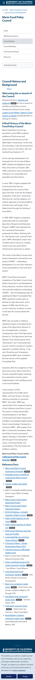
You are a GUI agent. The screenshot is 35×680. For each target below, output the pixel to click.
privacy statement (19, 670)
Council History (9, 41)
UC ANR (5, 10)
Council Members (10, 46)
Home (6, 31)
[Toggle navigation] (4, 3)
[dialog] (17, 666)
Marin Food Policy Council (18, 10)
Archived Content (10, 65)
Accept (25, 676)
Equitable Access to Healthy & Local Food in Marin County (17, 477)
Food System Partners (11, 52)
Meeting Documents (11, 36)
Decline (8, 676)
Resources (7, 57)
